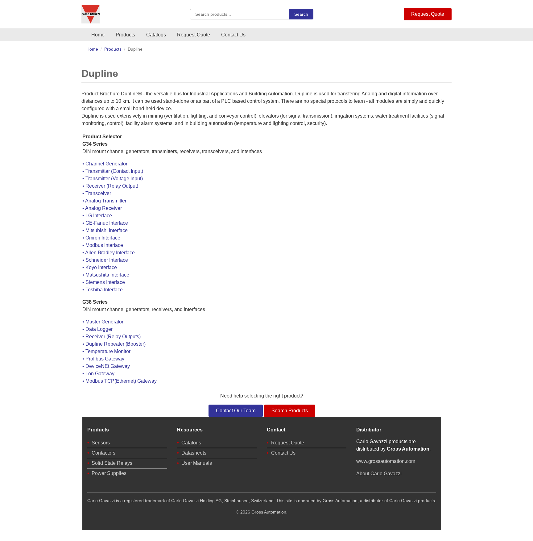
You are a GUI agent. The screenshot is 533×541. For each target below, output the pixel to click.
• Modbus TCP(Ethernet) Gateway (119, 381)
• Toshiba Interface (102, 289)
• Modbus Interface (102, 245)
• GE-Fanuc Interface (105, 223)
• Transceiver (96, 193)
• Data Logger (97, 329)
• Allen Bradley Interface (108, 252)
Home (98, 34)
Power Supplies (109, 473)
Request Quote (427, 14)
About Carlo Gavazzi (379, 473)
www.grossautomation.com (385, 461)
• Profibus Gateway (103, 358)
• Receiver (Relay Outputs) (111, 336)
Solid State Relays (112, 463)
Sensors (101, 442)
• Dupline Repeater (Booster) (114, 344)
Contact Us (233, 34)
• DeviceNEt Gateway (106, 366)
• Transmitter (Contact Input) (112, 171)
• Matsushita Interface (105, 274)
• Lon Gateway (98, 373)
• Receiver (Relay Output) (110, 186)
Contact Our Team (235, 410)
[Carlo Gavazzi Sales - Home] (90, 14)
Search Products (289, 410)
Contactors (103, 453)
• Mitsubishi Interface (105, 230)
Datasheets (193, 453)
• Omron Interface (101, 237)
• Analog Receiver (102, 208)
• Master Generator (102, 321)
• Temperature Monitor (106, 351)
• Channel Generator (104, 163)
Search (301, 14)
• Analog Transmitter (104, 200)
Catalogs (156, 34)
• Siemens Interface (103, 282)
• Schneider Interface (105, 260)
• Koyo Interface (99, 267)
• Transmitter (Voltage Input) (112, 178)
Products (125, 34)
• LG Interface (97, 215)
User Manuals (196, 463)
